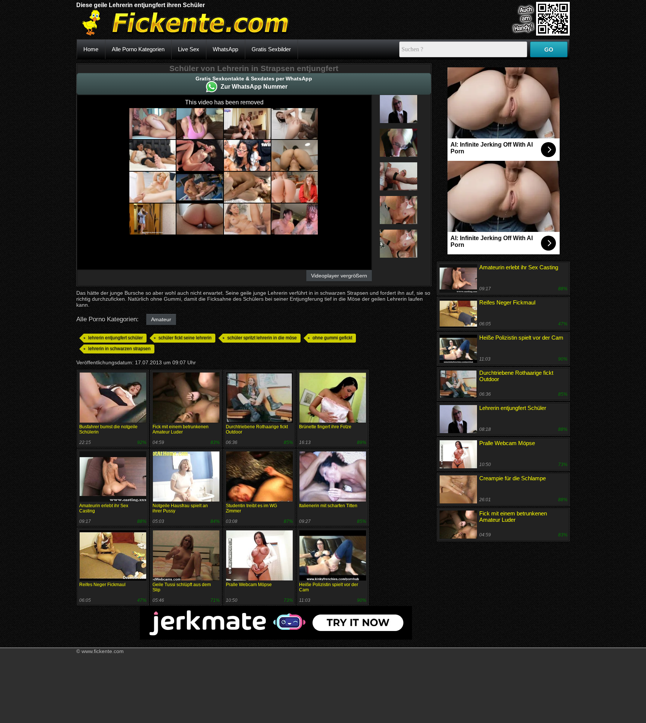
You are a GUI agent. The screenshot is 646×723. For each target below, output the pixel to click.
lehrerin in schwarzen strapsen (119, 348)
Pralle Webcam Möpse (249, 584)
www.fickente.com (102, 651)
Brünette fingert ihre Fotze (325, 426)
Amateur (161, 319)
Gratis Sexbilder (271, 49)
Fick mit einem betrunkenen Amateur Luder (181, 429)
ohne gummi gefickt (332, 337)
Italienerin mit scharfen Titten (328, 505)
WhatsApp (225, 49)
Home (90, 49)
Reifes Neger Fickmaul (102, 584)
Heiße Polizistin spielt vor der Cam (521, 337)
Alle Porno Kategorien (138, 49)
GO (548, 49)
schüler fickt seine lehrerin (185, 337)
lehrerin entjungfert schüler (115, 337)
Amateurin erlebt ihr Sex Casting (518, 267)
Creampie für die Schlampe (512, 478)
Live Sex (188, 49)
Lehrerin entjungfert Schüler (512, 408)
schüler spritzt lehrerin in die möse (262, 337)
